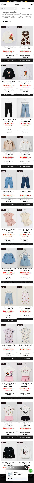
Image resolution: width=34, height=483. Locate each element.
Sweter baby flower (8, 153)
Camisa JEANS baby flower (8, 268)
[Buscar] (14, 8)
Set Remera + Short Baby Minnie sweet (8, 423)
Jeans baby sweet (9, 307)
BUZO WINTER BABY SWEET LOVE (8, 463)
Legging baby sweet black (8, 119)
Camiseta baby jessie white (25, 81)
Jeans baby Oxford (25, 119)
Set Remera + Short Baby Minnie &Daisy (8, 384)
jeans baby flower (8, 191)
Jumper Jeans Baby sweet (25, 268)
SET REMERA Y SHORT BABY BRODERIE (8, 230)
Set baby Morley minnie (8, 345)
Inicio (2, 21)
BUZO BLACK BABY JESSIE (8, 81)
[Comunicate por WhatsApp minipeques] (30, 471)
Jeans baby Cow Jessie (25, 47)
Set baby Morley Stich (25, 345)
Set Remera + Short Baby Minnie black (25, 423)
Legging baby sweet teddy (25, 307)
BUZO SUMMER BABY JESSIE (9, 47)
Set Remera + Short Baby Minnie (25, 384)
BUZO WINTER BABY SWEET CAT (25, 463)
